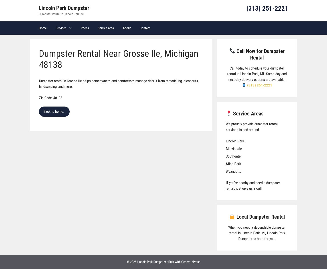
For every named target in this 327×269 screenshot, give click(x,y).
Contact (145, 28)
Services (61, 28)
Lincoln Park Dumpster (64, 8)
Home (43, 28)
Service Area (106, 28)
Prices (85, 28)
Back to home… (54, 111)
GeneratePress (190, 262)
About (127, 28)
